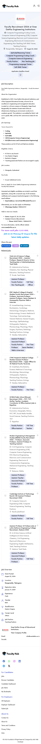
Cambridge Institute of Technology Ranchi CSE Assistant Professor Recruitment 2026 (22, 496)
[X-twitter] (9, 666)
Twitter (16, 246)
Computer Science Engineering (20, 452)
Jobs (2, 676)
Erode (14, 275)
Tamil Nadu (21, 275)
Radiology (27, 329)
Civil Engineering (18, 447)
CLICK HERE (23, 230)
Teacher (29, 428)
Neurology (13, 321)
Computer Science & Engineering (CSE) (16, 35)
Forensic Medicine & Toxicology (21, 369)
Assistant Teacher (18, 478)
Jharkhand (20, 512)
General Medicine (16, 319)
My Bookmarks (6, 691)
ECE (11, 455)
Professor (15, 347)
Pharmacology (15, 327)
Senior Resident (27, 347)
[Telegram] (3, 666)
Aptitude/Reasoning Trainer (20, 53)
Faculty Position (12, 61)
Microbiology (14, 372)
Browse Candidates (7, 680)
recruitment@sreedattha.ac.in (25, 201)
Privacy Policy (5, 729)
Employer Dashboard (8, 705)
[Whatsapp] (9, 661)
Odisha (21, 471)
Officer (30, 285)
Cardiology (23, 308)
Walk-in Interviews (18, 350)
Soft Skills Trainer (29, 43)
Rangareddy (10, 49)
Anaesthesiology (18, 305)
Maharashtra (22, 335)
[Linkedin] (19, 661)
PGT (11, 413)
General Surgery (28, 319)
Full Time (30, 282)
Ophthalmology (23, 321)
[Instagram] (14, 661)
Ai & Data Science (18, 533)
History (28, 411)
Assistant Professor (18, 279)
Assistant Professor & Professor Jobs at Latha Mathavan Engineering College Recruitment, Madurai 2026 (23, 528)
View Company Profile (18, 633)
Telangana (19, 49)
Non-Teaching (18, 43)
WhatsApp (17, 234)
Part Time (30, 344)
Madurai (15, 549)
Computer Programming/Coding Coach (21, 33)
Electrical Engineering (21, 455)
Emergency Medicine (26, 311)
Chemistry (13, 270)
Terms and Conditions (8, 725)
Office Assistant (17, 428)
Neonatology (24, 372)
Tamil (11, 546)
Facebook (7, 246)
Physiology (24, 327)
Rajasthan (15, 421)
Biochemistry (14, 308)
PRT (14, 413)
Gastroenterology (24, 316)
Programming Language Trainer (20, 64)
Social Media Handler (24, 413)
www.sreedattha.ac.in (8, 227)
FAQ (2, 733)
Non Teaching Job (28, 61)
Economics (13, 411)
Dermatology (14, 311)
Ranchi (14, 512)
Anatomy (27, 305)
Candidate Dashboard (8, 684)
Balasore (15, 471)
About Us (4, 722)
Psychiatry (19, 329)
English (21, 544)
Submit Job (4, 708)
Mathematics (28, 544)
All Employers (5, 701)
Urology (26, 332)
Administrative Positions (20, 267)
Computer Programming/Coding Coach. (20, 56)
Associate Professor (18, 342)
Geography (22, 411)
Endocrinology (15, 313)
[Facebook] (3, 661)
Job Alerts (4, 688)
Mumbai (14, 335)
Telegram (26, 234)
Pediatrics (23, 324)
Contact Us (4, 718)
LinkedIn (25, 246)
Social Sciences (15, 416)
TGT (11, 419)
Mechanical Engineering (18, 466)
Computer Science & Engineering (20, 58)
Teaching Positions (19, 46)
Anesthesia (16, 367)
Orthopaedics (14, 324)
